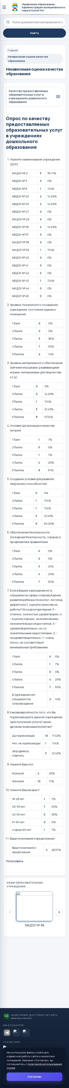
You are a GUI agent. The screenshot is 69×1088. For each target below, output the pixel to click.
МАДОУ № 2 (20, 173)
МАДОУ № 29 (20, 219)
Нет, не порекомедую (26, 743)
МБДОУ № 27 (20, 211)
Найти (34, 33)
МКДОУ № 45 (20, 296)
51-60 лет (18, 822)
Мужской (18, 773)
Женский (18, 781)
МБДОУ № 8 (19, 188)
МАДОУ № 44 (20, 288)
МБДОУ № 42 (20, 273)
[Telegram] (7, 1033)
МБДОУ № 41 (20, 265)
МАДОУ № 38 (20, 242)
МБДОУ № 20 (20, 196)
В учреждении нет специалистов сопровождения (23, 699)
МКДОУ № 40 (20, 257)
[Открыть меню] (4, 7)
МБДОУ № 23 (20, 204)
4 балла (17, 346)
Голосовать (14, 861)
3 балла (17, 338)
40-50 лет (18, 814)
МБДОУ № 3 (19, 181)
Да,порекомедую (23, 735)
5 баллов (18, 354)
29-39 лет (18, 806)
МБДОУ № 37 (20, 234)
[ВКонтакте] (16, 1033)
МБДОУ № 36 (20, 227)
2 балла (17, 331)
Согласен (34, 1076)
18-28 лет (18, 799)
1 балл (16, 323)
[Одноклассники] (26, 1033)
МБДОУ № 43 (20, 280)
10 (46, 735)
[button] (58, 912)
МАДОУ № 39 (20, 250)
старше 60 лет (21, 830)
